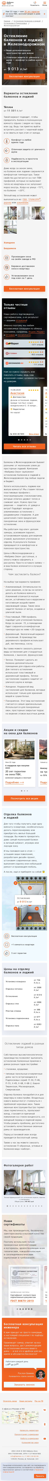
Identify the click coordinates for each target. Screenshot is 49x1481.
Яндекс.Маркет (37, 331)
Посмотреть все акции (24, 798)
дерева (7, 202)
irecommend (24, 335)
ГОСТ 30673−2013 (22, 1301)
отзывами (21, 320)
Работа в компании (29, 1438)
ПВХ (25, 199)
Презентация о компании (27, 1434)
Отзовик (10, 335)
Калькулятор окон (30, 1442)
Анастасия (17, 393)
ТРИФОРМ (34, 199)
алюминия (22, 202)
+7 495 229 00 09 (31, 1456)
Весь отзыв (34, 434)
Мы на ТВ (39, 1401)
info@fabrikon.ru (17, 1456)
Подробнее (12, 782)
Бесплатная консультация (24, 76)
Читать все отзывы (24, 446)
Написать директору (29, 1430)
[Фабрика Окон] (7, 3)
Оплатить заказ (10, 1401)
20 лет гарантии (32, 11)
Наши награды (25, 1401)
